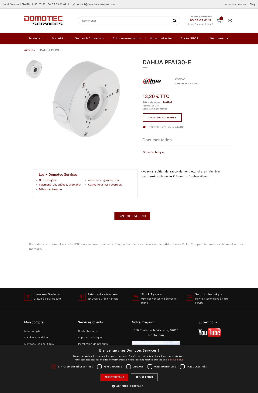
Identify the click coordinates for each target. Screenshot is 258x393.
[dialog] (129, 369)
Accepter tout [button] (114, 377)
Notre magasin (48, 180)
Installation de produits (93, 343)
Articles (29, 50)
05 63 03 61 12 (60, 4)
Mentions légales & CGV (39, 343)
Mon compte (32, 330)
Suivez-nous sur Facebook (105, 184)
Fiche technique (153, 152)
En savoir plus (175, 359)
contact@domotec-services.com (95, 4)
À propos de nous (235, 4)
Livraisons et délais (36, 337)
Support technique (90, 337)
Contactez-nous (88, 330)
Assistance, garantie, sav (103, 180)
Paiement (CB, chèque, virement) (60, 184)
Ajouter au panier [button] (162, 117)
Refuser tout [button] (144, 377)
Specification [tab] (132, 216)
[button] (129, 386)
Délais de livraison (50, 189)
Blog (252, 4)
